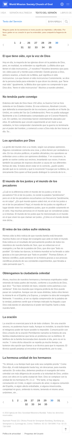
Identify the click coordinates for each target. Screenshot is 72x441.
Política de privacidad (12, 434)
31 (22, 47)
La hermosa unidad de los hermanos (27, 357)
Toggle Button (66, 21)
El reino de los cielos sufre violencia (26, 229)
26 (28, 42)
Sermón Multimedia (20, 13)
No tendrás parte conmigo (20, 96)
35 (50, 47)
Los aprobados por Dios (19, 140)
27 (35, 42)
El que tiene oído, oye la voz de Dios (26, 56)
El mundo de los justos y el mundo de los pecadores (30, 183)
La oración (10, 317)
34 (43, 47)
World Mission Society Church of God (31, 4)
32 (29, 47)
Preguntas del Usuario (33, 434)
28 (42, 42)
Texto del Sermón (46, 13)
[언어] (62, 4)
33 (36, 47)
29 (49, 42)
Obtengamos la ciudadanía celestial (26, 273)
